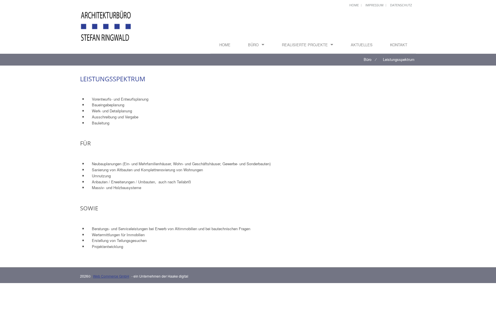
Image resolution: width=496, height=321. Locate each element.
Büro (253, 44)
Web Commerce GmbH (111, 276)
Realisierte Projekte (305, 44)
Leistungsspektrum (398, 59)
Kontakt (398, 44)
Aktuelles (362, 44)
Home (354, 5)
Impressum (374, 5)
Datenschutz (401, 5)
